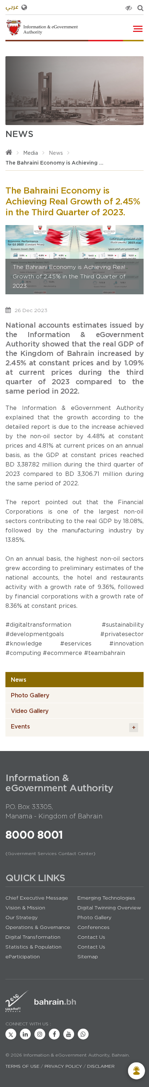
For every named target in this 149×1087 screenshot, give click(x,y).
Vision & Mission (25, 907)
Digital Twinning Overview (109, 907)
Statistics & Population (33, 947)
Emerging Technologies (106, 898)
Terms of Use (22, 1066)
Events (73, 727)
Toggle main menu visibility (138, 28)
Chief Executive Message (36, 898)
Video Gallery (30, 711)
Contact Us (91, 937)
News (56, 153)
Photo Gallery (30, 695)
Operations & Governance (37, 927)
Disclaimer (101, 1066)
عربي (11, 7)
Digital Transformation (32, 937)
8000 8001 (34, 834)
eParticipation (22, 956)
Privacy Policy (63, 1066)
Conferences (93, 927)
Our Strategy (21, 917)
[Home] (8, 153)
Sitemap (87, 956)
